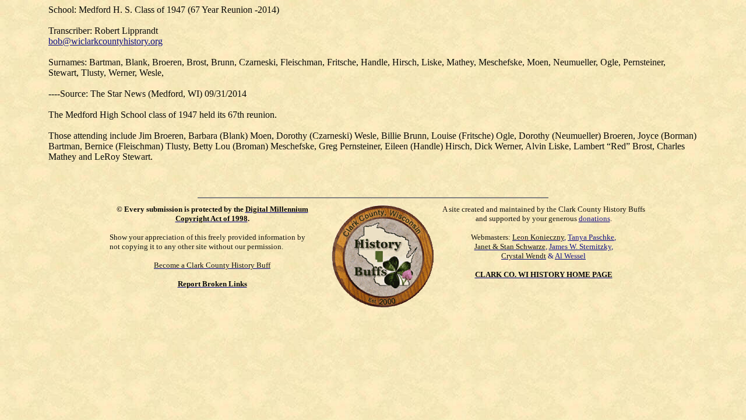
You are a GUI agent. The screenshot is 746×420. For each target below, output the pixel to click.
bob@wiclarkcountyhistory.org (105, 41)
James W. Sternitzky (580, 246)
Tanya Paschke (591, 237)
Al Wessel (570, 255)
